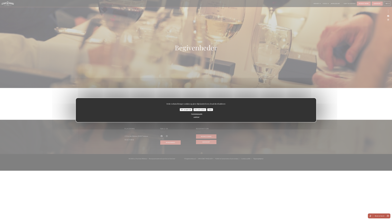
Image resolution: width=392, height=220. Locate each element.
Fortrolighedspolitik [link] (196, 114)
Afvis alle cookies (200, 109)
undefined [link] (196, 117)
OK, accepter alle (186, 109)
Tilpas (210, 109)
